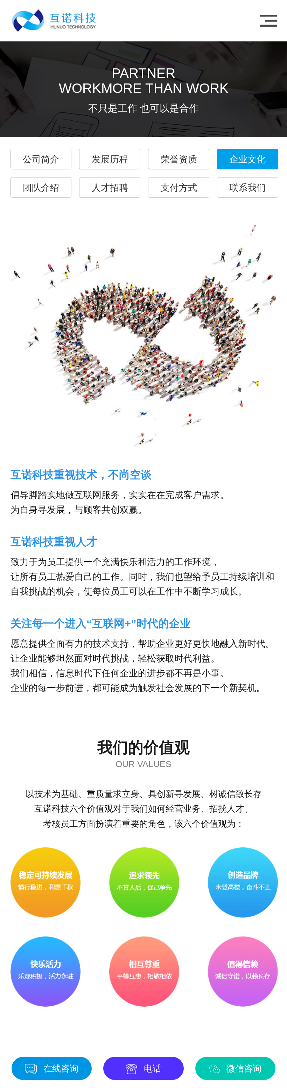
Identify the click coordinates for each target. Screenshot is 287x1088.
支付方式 (179, 187)
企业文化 (247, 159)
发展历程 (110, 159)
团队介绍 (41, 187)
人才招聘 (110, 187)
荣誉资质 (179, 159)
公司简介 (41, 159)
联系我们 (247, 187)
